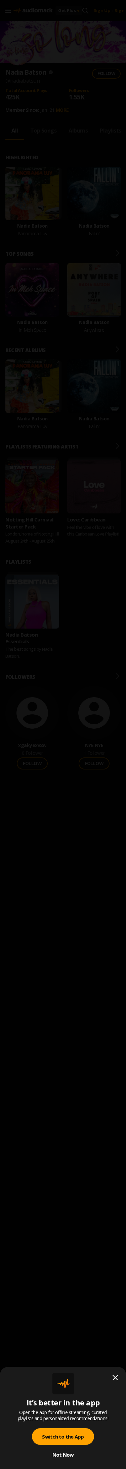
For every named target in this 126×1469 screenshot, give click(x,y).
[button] (63, 734)
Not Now (63, 1454)
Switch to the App (63, 1436)
